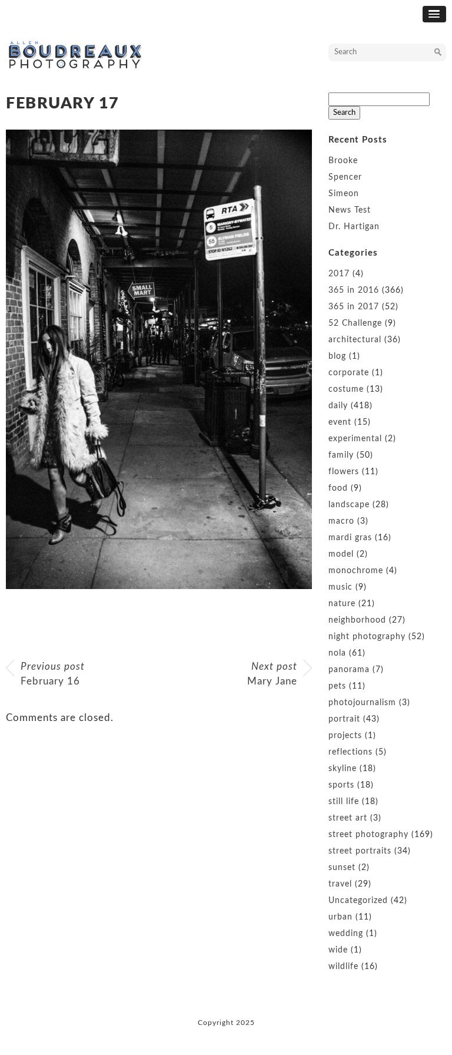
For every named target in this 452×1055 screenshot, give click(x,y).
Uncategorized (358, 901)
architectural (354, 340)
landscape (349, 505)
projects (345, 736)
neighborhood (357, 620)
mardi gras (350, 538)
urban (340, 917)
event (339, 422)
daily (338, 406)
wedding (345, 934)
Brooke (343, 161)
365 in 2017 (353, 307)
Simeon (343, 194)
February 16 (53, 674)
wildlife (343, 967)
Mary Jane (272, 674)
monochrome (355, 571)
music (340, 587)
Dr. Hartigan (354, 227)
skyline (342, 769)
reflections (350, 752)
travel (340, 884)
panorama (349, 670)
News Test (349, 210)
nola (337, 653)
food (338, 488)
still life (343, 802)
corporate (348, 373)
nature (341, 604)
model (341, 554)
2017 (339, 274)
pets (337, 686)
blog (337, 356)
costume (346, 389)
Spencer (345, 177)
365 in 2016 (353, 290)
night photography (367, 637)
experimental (355, 439)
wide (338, 950)
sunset (341, 868)
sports (341, 785)
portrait (344, 719)
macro (341, 521)
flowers (343, 472)
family (341, 455)
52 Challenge (355, 323)
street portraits (359, 851)
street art (347, 818)
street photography (368, 835)
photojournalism (362, 703)
